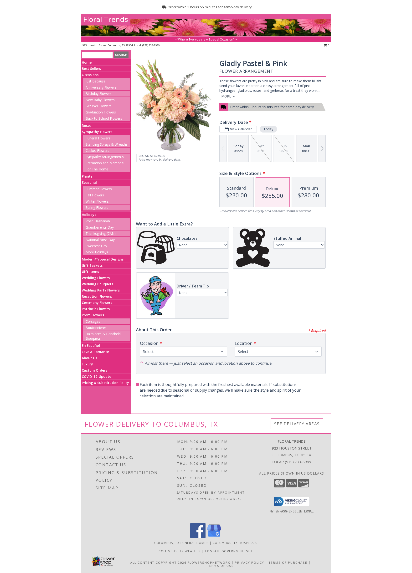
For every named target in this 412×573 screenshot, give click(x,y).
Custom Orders (94, 370)
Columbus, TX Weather (180, 551)
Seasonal (89, 182)
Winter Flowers (97, 201)
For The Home (97, 169)
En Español (91, 345)
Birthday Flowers (99, 93)
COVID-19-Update (96, 376)
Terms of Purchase (288, 562)
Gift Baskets (92, 265)
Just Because (96, 81)
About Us (89, 358)
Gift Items (90, 271)
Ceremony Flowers (97, 302)
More (226, 96)
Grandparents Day (100, 227)
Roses (86, 125)
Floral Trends (105, 19)
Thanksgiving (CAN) (101, 233)
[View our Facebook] (198, 537)
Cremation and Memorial (105, 163)
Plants (87, 176)
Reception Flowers (97, 296)
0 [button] (328, 45)
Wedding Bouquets (97, 284)
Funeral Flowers (98, 138)
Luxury (87, 364)
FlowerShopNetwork (209, 562)
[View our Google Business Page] (214, 537)
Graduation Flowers (101, 112)
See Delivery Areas (297, 423)
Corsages (93, 321)
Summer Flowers (99, 189)
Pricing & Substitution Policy (105, 382)
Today (268, 129)
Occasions (90, 74)
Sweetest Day (96, 246)
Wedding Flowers (96, 278)
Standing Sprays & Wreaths (107, 144)
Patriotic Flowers (96, 309)
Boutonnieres (96, 327)
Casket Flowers (97, 150)
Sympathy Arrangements (105, 156)
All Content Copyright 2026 (158, 562)
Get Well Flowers (99, 106)
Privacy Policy (249, 562)
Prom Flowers (93, 315)
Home (87, 62)
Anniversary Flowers (101, 87)
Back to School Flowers (104, 118)
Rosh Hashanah (98, 221)
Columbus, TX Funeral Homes (181, 543)
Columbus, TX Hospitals (235, 543)
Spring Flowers (97, 207)
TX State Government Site (229, 551)
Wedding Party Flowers (101, 290)
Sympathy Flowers (97, 131)
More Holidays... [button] (98, 252)
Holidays (89, 214)
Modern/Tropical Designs (103, 259)
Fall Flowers (95, 195)
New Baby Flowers (100, 99)
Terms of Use (220, 565)
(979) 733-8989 (151, 45)
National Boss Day (100, 239)
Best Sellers (91, 68)
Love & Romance (95, 351)
